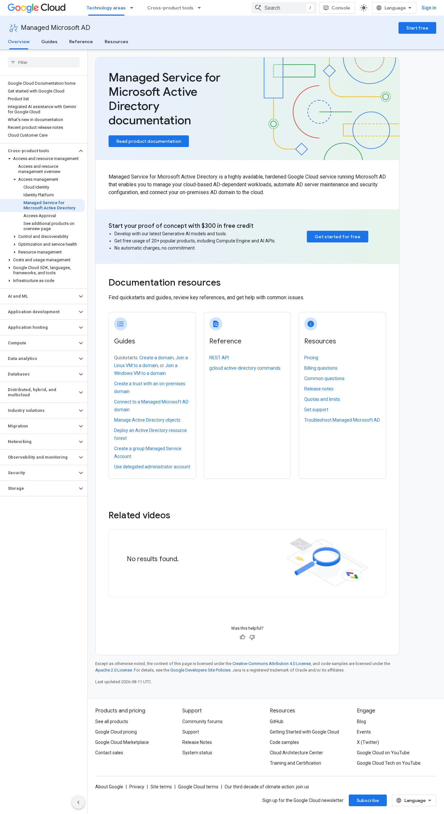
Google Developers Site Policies (200, 670)
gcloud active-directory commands (245, 368)
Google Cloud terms (198, 786)
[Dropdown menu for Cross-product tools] (201, 8)
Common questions (324, 378)
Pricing (311, 357)
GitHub (276, 721)
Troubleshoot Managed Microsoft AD (342, 420)
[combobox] (284, 8)
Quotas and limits (322, 399)
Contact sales (109, 752)
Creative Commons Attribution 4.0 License (271, 663)
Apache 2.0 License (113, 670)
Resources (116, 41)
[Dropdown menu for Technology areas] (133, 8)
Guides (49, 41)
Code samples (284, 742)
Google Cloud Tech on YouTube (389, 763)
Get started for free (337, 237)
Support (190, 731)
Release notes (318, 388)
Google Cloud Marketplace (122, 742)
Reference (81, 41)
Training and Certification (295, 763)
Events (364, 731)
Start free (417, 28)
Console (341, 8)
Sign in (429, 7)
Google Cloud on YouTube (383, 752)
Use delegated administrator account (152, 466)
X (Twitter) (368, 742)
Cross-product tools (170, 8)
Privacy (136, 786)
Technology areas (106, 8)
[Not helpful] (252, 637)
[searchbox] (44, 62)
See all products (111, 721)
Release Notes (197, 742)
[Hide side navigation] (78, 802)
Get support (316, 409)
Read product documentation (148, 141)
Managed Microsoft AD (55, 28)
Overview (19, 41)
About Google (109, 786)
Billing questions (320, 368)
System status (197, 752)
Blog (361, 721)
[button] (38, 151)
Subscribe (368, 800)
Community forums (202, 721)
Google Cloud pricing (116, 731)
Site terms (161, 786)
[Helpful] (242, 637)
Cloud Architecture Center (296, 752)
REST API (219, 357)
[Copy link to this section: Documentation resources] (229, 283)
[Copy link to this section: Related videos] (179, 515)
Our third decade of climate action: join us (267, 786)
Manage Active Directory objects (147, 420)
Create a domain (156, 357)
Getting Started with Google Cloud (304, 731)
